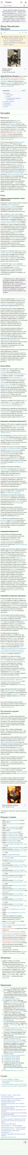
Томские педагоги (6, 1125)
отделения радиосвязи (12, 204)
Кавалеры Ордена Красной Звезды (11, 1100)
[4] (14, 145)
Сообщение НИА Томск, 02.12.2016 (13, 1070)
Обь (14, 122)
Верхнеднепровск (6, 453)
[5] (21, 237)
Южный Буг (18, 501)
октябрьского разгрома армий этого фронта (13, 374)
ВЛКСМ (16, 131)
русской (18, 120)
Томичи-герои (16, 1095)
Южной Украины (5, 497)
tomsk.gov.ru (5, 977)
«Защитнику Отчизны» (20, 885)
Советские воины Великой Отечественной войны (13, 1121)
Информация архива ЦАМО (12, 999)
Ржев (2, 382)
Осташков (3, 372)
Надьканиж (21, 684)
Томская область (20, 1008)
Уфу (19, 159)
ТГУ (11, 1132)
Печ (20, 653)
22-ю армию (13, 231)
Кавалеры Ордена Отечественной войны (12, 1098)
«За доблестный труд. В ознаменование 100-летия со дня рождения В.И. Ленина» (14, 856)
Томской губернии (6, 125)
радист (22, 167)
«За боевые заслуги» (12, 834)
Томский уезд (4, 79)
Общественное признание (8, 1124)
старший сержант (5, 411)
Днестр (2, 520)
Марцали (14, 658)
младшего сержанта (17, 164)
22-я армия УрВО (13, 214)
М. (10, 1024)
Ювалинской (9, 83)
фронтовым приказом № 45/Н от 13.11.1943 (15, 1041)
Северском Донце (6, 432)
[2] (10, 143)
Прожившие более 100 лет (8, 1137)
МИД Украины (15, 1064)
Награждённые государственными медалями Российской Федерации (14, 1113)
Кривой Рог (17, 475)
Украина (4, 878)
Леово (6, 555)
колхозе (18, 129)
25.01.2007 (15, 935)
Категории (3, 1095)
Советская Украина (20, 544)
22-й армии (16, 172)
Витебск (17, 267)
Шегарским (21, 142)
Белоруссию (4, 304)
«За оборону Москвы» (13, 835)
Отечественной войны (12, 820)
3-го (20, 557)
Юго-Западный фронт (20, 426)
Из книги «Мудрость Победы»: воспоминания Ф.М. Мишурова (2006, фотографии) (12, 1080)
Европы (19, 695)
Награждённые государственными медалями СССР (14, 1116)
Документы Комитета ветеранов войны (15, 1055)
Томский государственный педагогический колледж (13, 1134)
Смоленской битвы (19, 299)
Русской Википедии (9, 1020)
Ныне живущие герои (7, 1096)
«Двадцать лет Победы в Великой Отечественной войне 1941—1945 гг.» (14, 850)
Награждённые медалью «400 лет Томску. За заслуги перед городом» (13, 1107)
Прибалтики (8, 217)
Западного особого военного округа (11, 222)
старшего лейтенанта (7, 707)
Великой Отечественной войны (15, 174)
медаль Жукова (6, 923)
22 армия (14, 264)
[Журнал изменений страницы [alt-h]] (23, 33)
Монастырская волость (17, 78)
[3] (11, 143)
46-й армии (4, 448)
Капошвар (13, 671)
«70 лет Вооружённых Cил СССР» (16, 912)
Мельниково (16, 1130)
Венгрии (3, 643)
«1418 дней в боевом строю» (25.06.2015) (13, 1084)
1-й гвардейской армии (7, 439)
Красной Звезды (10, 827)
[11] (5, 730)
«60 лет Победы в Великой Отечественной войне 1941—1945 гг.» (14, 895)
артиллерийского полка (7, 206)
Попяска (13, 569)
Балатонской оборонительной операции (12, 661)
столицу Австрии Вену (8, 679)
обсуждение (14, 39)
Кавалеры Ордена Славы (8, 1101)
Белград (15, 623)
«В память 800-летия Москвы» (15, 847)
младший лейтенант (10, 690)
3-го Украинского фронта (14, 448)
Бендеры (11, 550)
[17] (8, 891)
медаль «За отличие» (8, 928)
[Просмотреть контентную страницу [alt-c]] (1, 33)
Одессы (18, 515)
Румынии (22, 602)
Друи (14, 257)
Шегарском (19, 122)
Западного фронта (15, 238)
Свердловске (21, 149)
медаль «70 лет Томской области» (11, 931)
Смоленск (17, 233)
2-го (16, 557)
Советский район (20, 1129)
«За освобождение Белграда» (15, 837)
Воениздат (14, 1024)
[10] (5, 463)
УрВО (21, 172)
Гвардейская (4, 394)
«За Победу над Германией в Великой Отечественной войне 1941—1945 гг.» (14, 844)
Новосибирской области (16, 1003)
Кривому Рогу (15, 458)
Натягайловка (16, 502)
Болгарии (11, 610)
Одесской (21, 494)
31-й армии (12, 402)
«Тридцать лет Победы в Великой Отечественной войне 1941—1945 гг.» (14, 866)
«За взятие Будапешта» (13, 839)
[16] (21, 831)
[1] (6, 133)
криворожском (5, 457)
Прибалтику (12, 304)
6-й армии (19, 427)
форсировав (13, 520)
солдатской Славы (11, 828)
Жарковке (13, 124)
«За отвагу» (10, 832)
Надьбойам (20, 670)
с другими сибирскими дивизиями (10, 340)
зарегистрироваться (19, 13)
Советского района (21, 771)
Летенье (3, 686)
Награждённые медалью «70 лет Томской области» (12, 1104)
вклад (20, 39)
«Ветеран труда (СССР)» (13, 921)
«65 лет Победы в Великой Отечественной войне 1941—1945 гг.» (14, 900)
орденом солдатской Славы (14, 589)
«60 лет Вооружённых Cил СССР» (16, 909)
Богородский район (20, 1127)
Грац (25, 694)
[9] (24, 416)
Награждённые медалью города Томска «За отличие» (13, 1110)
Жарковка (8, 78)
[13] (10, 821)
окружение (22, 559)
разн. (5, 41)
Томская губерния (13, 79)
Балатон (3, 659)
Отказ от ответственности (8, 1153)
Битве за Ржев (5, 384)
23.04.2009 (15, 942)
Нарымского (17, 1002)
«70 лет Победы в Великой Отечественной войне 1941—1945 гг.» (14, 905)
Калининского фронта (15, 377)
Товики (8, 2)
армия (7, 251)
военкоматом (6, 144)
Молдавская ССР (5, 546)
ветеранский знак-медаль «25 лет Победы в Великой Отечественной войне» (14, 861)
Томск (3, 966)
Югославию (4, 616)
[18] (20, 918)
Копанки (3, 522)
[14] (23, 826)
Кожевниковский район (11, 742)
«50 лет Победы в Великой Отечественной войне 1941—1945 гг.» (14, 881)
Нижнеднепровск (15, 444)
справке (23, 21)
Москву (22, 305)
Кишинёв (19, 562)
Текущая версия (8, 42)
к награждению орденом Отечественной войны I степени (12, 1039)
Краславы (8, 257)
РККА (10, 149)
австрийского (15, 694)
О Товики (22, 1151)
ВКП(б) (22, 417)
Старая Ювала (5, 1132)
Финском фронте (5, 154)
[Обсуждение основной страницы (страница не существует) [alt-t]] (5, 33)
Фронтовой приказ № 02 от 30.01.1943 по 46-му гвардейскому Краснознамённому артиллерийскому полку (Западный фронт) (15, 1029)
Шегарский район (6, 719)
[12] (5, 812)
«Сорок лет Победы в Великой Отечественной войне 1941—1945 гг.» (14, 871)
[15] (10, 830)
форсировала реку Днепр (12, 450)
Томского (10, 1002)
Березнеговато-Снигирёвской (9, 494)
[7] (5, 361)
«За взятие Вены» (12, 840)
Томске (2, 770)
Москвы (3, 697)
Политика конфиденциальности (10, 1151)
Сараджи (13, 605)
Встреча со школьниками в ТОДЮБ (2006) (14, 1086)
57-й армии (14, 638)
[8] (23, 413)
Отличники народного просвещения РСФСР (13, 1119)
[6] (6, 247)
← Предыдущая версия (14, 41)
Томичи (9, 1095)
